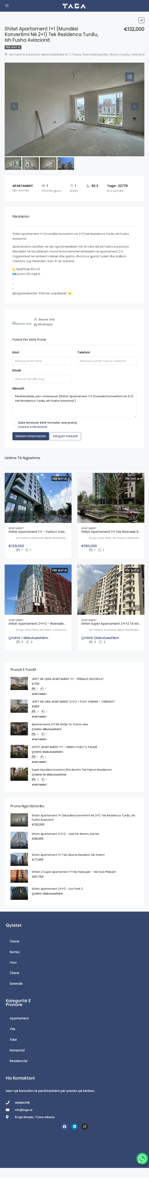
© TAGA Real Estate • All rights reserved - (74, 1146)
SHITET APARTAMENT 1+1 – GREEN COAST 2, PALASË (64, 747)
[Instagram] (84, 1126)
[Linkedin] (74, 1126)
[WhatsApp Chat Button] (142, 1158)
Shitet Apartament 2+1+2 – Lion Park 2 (57, 889)
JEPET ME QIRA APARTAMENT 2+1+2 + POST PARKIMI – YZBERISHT (73, 702)
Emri (15, 352)
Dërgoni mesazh (65, 436)
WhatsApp (45, 324)
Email (16, 370)
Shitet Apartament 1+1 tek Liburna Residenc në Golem (68, 855)
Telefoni (83, 352)
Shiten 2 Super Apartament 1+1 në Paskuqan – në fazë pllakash (74, 872)
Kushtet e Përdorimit (32, 427)
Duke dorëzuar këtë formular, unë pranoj (47, 425)
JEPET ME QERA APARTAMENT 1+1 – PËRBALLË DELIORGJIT (68, 679)
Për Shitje (13, 47)
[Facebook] (64, 1126)
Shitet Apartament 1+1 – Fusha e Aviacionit (41, 531)
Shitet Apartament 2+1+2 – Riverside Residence (44, 623)
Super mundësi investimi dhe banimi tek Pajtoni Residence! (72, 770)
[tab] (129, 77)
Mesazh (18, 388)
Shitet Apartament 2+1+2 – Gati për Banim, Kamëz (65, 834)
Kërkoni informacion (31, 436)
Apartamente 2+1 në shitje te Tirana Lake (60, 724)
